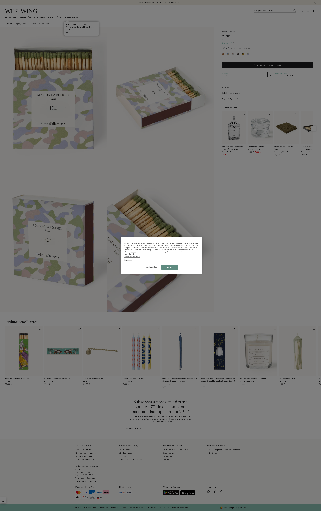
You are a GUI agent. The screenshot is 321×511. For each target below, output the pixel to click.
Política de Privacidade (132, 257)
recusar (133, 252)
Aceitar (170, 267)
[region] (161, 255)
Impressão (128, 260)
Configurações (151, 267)
